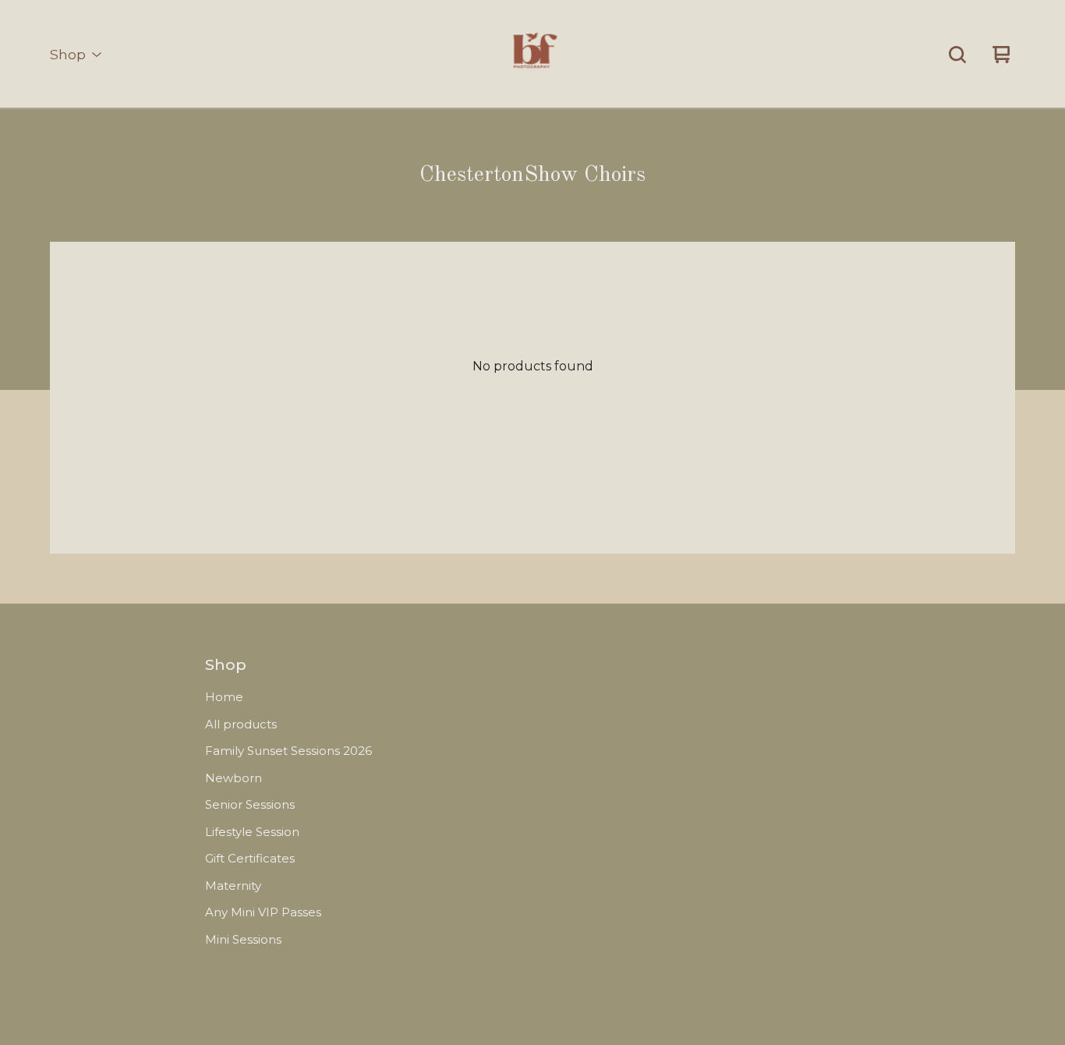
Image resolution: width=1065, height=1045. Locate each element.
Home (224, 696)
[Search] (957, 55)
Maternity (233, 885)
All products (241, 724)
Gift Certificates (250, 858)
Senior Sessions (250, 804)
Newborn (233, 777)
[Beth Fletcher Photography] (532, 54)
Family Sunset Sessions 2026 (288, 750)
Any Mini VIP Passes (263, 912)
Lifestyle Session (252, 831)
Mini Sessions (243, 939)
